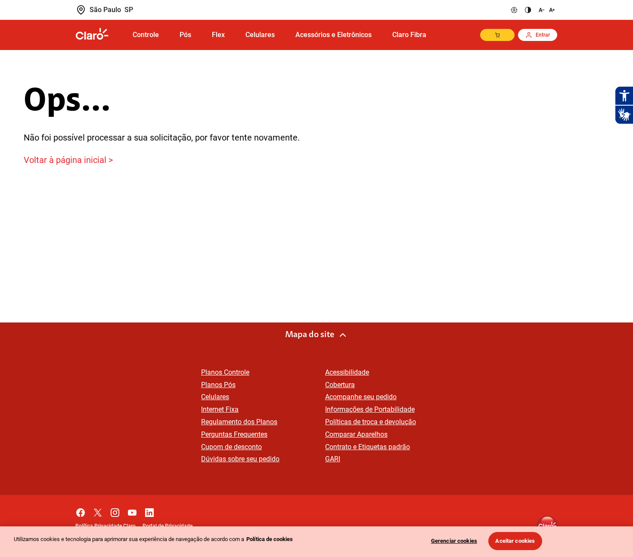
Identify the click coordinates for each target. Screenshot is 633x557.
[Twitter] (98, 510)
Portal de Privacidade (167, 526)
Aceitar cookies (515, 541)
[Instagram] (115, 510)
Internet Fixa (220, 409)
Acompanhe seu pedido (361, 397)
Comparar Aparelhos (356, 434)
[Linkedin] (149, 510)
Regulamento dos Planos (239, 422)
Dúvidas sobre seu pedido (240, 459)
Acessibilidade (347, 372)
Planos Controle (225, 372)
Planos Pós (218, 385)
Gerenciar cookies (454, 541)
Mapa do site (309, 335)
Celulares (215, 397)
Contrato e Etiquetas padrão (367, 447)
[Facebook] (80, 510)
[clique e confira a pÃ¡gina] (99, 34)
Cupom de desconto (231, 447)
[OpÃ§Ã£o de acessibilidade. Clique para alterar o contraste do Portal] (528, 10)
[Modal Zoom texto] (546, 10)
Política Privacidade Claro (105, 526)
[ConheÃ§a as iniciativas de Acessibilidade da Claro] (514, 10)
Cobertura (340, 385)
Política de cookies (269, 539)
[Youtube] (132, 510)
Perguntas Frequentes (234, 434)
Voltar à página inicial (65, 160)
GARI (332, 459)
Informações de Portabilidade (370, 409)
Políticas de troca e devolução (370, 422)
